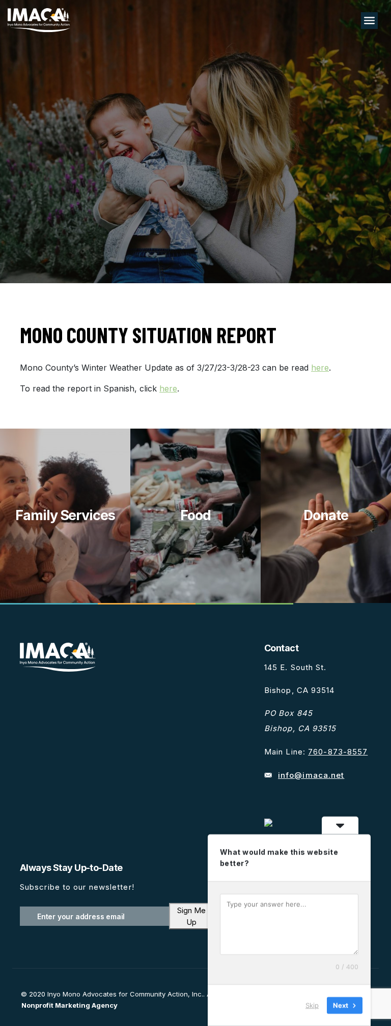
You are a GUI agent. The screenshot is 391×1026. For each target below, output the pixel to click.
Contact (281, 648)
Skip (312, 1005)
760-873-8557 (338, 752)
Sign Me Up (191, 916)
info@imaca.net (311, 775)
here (320, 368)
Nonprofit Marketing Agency (69, 1005)
